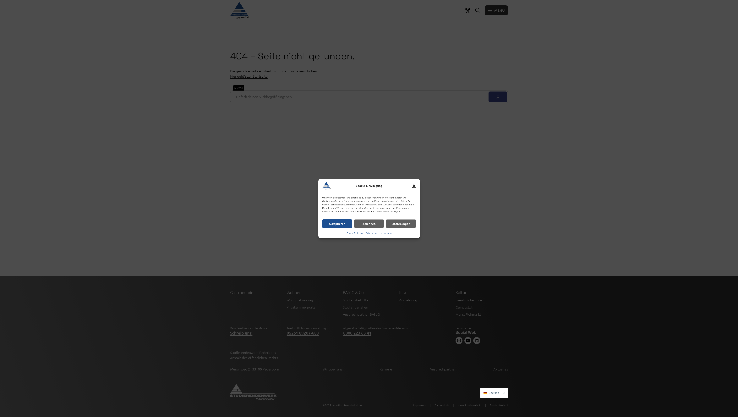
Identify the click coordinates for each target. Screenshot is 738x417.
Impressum (385, 233)
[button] (414, 186)
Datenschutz (372, 233)
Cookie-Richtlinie (355, 233)
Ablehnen (369, 224)
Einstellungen (400, 224)
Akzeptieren (337, 224)
